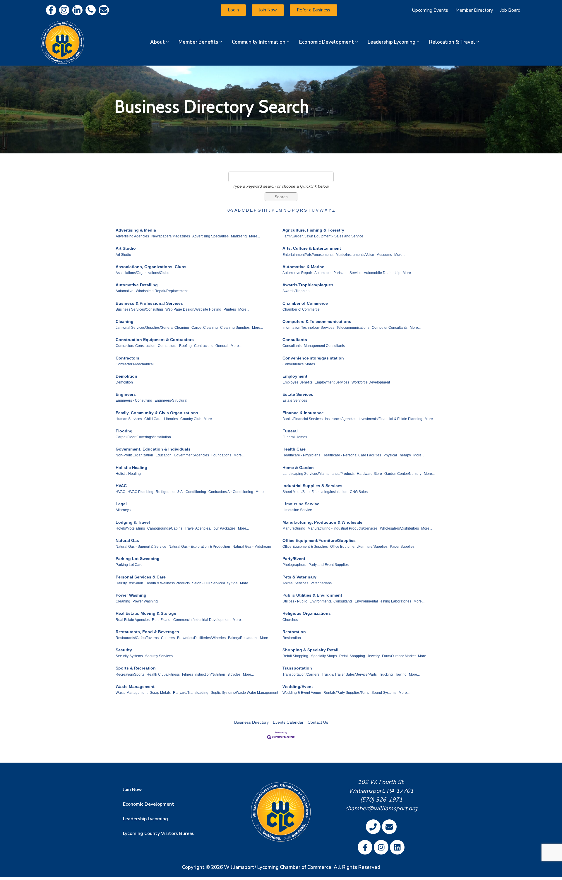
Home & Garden (298, 467)
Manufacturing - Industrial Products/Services (343, 528)
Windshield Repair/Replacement (162, 291)
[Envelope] (104, 10)
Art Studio (126, 248)
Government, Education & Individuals (153, 449)
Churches (290, 620)
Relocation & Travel (452, 42)
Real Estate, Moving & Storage (146, 613)
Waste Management (135, 686)
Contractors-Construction (135, 346)
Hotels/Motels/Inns (130, 528)
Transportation (297, 668)
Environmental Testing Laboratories (383, 601)
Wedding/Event (297, 686)
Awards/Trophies (295, 291)
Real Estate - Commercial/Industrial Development (191, 620)
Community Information (258, 42)
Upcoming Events (430, 10)
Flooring (124, 431)
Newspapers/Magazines (170, 236)
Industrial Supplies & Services (312, 485)
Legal (121, 503)
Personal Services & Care (141, 577)
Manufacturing (293, 528)
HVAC (121, 485)
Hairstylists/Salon (129, 583)
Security (124, 650)
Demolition (126, 376)
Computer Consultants (389, 328)
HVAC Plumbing (140, 492)
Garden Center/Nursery (403, 474)
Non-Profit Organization (134, 455)
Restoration (294, 631)
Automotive (124, 291)
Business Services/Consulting (139, 309)
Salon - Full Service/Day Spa (215, 583)
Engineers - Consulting (134, 400)
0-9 (230, 210)
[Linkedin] (77, 10)
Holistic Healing (131, 467)
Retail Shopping (352, 656)
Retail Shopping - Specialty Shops (309, 656)
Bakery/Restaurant (243, 638)
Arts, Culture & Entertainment (311, 248)
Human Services (129, 419)
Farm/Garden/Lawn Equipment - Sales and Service (322, 236)
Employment (294, 376)
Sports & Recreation (136, 668)
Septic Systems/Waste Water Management (244, 693)
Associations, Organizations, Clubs (151, 266)
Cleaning (124, 321)
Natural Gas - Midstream (251, 547)
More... (254, 236)
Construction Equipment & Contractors (155, 339)
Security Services (159, 656)
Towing (401, 674)
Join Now (132, 789)
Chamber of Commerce (305, 303)
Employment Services (332, 382)
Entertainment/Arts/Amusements (307, 255)
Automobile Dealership (382, 273)
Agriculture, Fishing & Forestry (313, 230)
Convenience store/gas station (313, 358)
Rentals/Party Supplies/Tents (346, 693)
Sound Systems (383, 693)
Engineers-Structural (171, 400)
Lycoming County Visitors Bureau (159, 833)
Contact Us (318, 722)
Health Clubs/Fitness (163, 674)
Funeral (290, 431)
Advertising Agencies (132, 236)
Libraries (171, 419)
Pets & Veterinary (299, 577)
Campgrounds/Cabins (164, 528)
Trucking (386, 674)
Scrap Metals (160, 693)
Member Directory (474, 10)
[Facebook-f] (51, 10)
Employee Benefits (297, 382)
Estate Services (297, 394)
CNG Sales (359, 492)
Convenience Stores (298, 364)
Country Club (190, 419)
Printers (230, 309)
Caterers (168, 638)
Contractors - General (211, 346)
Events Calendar (288, 722)
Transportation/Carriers (300, 674)
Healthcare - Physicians (301, 455)
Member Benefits (198, 42)
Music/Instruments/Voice (355, 255)
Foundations (221, 455)
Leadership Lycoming (391, 42)
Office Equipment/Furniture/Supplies (319, 540)
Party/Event (293, 558)
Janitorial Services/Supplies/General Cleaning (152, 328)
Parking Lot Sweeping (138, 558)
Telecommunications (353, 328)
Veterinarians (321, 583)
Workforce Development (371, 382)
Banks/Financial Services (302, 419)
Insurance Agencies (340, 419)
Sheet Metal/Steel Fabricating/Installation (314, 492)
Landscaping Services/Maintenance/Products (318, 474)
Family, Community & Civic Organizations (157, 412)
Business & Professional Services (149, 303)
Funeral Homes (294, 437)
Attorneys (123, 510)
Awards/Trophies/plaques (307, 285)
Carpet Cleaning (204, 328)
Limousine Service (300, 503)
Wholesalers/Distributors (399, 528)
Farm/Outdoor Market (399, 656)
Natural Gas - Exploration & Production (199, 547)
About (157, 42)
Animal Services (295, 583)
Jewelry (373, 656)
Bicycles (234, 674)
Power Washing (131, 595)
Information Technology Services (308, 328)
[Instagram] (64, 10)
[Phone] (90, 10)
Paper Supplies (402, 547)
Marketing (239, 236)
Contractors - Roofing (175, 346)
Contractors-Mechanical (135, 364)
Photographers (294, 565)
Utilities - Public (294, 601)
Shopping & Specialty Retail (310, 650)
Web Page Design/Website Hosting (193, 309)
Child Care (153, 419)
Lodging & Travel (133, 522)
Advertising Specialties (210, 236)
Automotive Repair (297, 273)
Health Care (294, 449)
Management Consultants (324, 346)
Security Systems (129, 656)
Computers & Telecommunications (316, 321)
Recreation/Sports (130, 674)
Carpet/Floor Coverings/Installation (143, 437)
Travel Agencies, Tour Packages (210, 528)
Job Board (510, 10)
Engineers (126, 394)
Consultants (294, 339)
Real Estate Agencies (133, 620)
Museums (384, 255)
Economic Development (326, 42)
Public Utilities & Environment (312, 595)
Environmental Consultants (330, 601)
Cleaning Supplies (235, 328)
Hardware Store (369, 474)
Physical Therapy (397, 455)
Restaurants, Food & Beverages (147, 631)
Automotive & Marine (303, 266)
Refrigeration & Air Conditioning (181, 492)
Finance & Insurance (303, 412)
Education (163, 455)
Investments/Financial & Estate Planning (390, 419)
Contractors (127, 358)
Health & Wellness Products (167, 583)
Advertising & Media (136, 230)
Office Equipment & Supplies (305, 547)
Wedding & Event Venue (301, 693)
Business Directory (251, 722)
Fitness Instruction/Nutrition (203, 674)
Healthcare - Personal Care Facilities (352, 455)
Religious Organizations (306, 613)
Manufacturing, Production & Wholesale (322, 522)
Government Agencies (191, 455)
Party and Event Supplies (329, 565)
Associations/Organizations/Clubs (142, 273)
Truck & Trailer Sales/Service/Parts (349, 674)
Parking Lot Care (129, 565)
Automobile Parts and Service (337, 273)
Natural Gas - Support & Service (141, 547)
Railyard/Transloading (190, 693)
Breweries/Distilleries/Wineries (201, 638)
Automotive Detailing (137, 285)
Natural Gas (127, 540)
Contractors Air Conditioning (230, 492)
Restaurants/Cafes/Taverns (137, 638)
